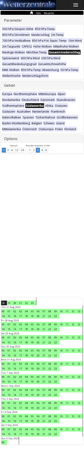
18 (3, 303)
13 (79, 311)
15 (9, 316)
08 (49, 311)
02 (14, 311)
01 (9, 311)
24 (22, 150)
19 (9, 303)
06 (38, 311)
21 (20, 303)
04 (26, 311)
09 (55, 311)
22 (26, 303)
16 (14, 316)
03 (20, 311)
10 (61, 311)
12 (16, 150)
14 (3, 316)
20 (14, 303)
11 (67, 311)
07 (44, 311)
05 (32, 311)
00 (3, 311)
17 (20, 316)
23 (32, 303)
